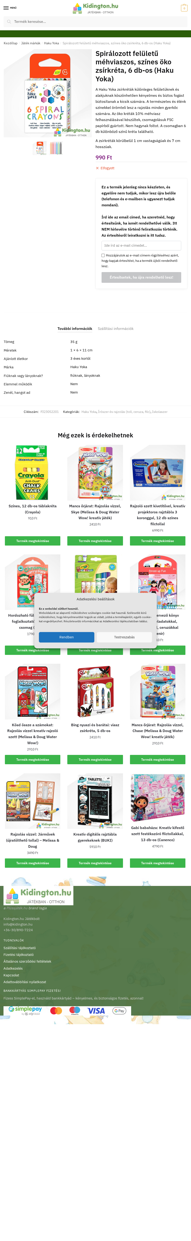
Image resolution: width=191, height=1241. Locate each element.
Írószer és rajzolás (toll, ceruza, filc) (124, 412)
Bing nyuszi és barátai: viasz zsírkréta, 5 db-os (95, 727)
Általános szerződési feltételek (27, 961)
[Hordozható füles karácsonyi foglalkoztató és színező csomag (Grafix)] (32, 582)
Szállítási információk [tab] (115, 328)
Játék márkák (30, 43)
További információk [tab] (75, 328)
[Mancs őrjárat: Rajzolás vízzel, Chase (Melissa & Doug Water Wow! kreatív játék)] (157, 691)
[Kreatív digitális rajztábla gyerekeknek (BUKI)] (95, 801)
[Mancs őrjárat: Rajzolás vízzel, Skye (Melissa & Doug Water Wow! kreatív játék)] (95, 472)
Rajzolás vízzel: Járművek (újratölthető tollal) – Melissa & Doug (32, 840)
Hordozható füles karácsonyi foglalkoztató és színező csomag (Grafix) (32, 621)
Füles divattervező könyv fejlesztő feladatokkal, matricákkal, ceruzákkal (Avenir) (157, 624)
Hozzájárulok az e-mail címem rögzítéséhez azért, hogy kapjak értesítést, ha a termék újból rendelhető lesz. (140, 260)
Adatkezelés (13, 968)
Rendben (66, 637)
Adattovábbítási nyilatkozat (24, 982)
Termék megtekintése (32, 541)
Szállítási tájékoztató (19, 948)
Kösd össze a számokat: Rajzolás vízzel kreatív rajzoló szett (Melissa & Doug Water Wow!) (32, 733)
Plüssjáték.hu (16, 908)
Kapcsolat (11, 975)
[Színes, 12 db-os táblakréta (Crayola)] (32, 472)
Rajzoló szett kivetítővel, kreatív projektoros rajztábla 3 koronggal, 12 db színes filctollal (157, 515)
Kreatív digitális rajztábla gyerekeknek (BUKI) (95, 837)
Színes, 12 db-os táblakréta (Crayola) (33, 509)
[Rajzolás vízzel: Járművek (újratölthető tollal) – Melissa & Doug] (32, 801)
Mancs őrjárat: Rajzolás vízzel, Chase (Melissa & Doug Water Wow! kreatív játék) (158, 730)
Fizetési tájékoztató (18, 954)
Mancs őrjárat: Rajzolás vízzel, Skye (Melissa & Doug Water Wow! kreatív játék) (95, 512)
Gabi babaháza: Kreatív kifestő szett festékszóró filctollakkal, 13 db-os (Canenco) (157, 833)
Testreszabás (124, 637)
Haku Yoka (51, 43)
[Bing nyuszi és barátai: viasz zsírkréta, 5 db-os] (95, 691)
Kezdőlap (10, 43)
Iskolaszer (159, 412)
